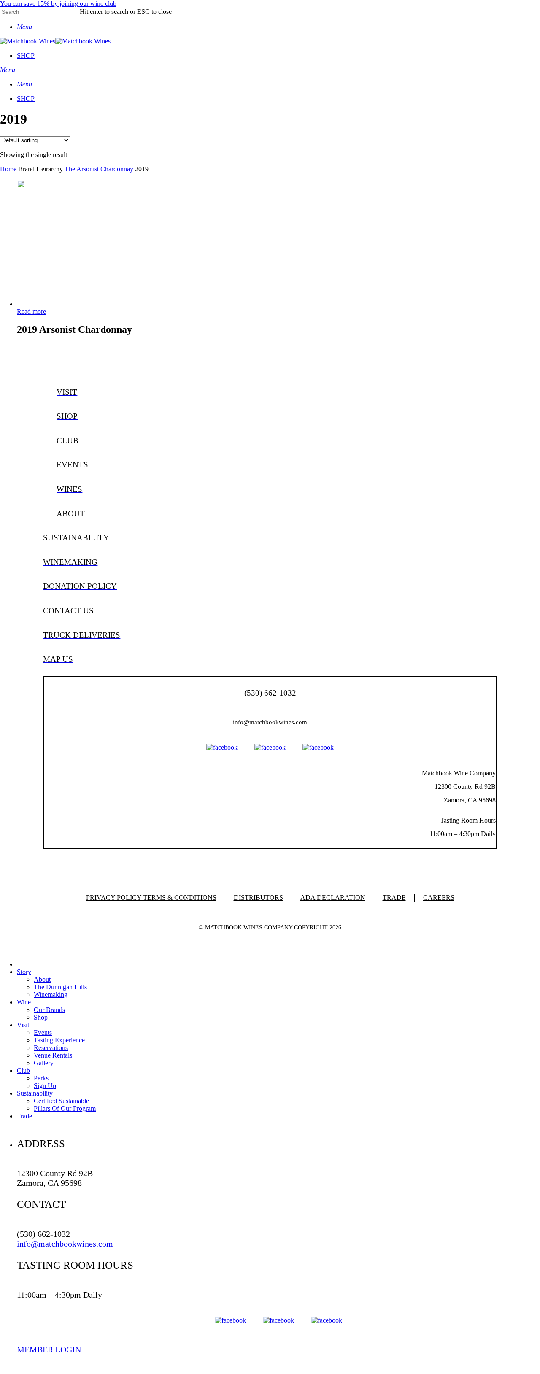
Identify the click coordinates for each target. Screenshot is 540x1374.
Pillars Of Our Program (65, 1108)
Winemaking (51, 994)
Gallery (44, 1062)
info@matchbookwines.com (65, 1243)
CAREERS (438, 897)
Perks (41, 1078)
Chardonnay (116, 169)
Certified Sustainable (61, 1100)
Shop (41, 1017)
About (42, 979)
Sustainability (35, 1093)
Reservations (51, 1047)
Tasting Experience (59, 1040)
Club (23, 1070)
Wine (24, 1002)
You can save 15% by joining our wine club (58, 3)
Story (24, 971)
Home (8, 169)
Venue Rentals (53, 1055)
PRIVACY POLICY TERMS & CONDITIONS (151, 897)
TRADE (394, 897)
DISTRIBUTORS (258, 897)
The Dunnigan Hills (60, 987)
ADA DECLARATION (332, 897)
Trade (24, 1116)
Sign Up (45, 1085)
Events (43, 1032)
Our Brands (49, 1009)
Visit (23, 1024)
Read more (31, 311)
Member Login (49, 1349)
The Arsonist (82, 169)
